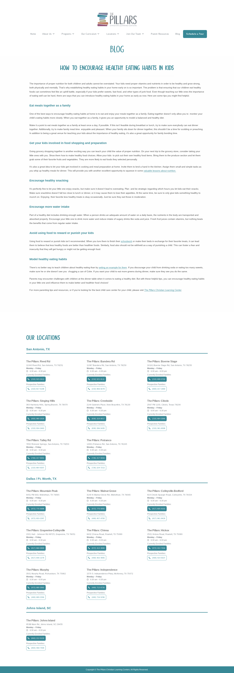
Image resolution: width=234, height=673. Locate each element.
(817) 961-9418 (158, 518)
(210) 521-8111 (98, 379)
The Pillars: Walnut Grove (101, 491)
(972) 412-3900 (98, 548)
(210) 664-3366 (158, 419)
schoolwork (126, 241)
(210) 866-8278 (98, 389)
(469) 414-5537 (158, 558)
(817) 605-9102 (158, 509)
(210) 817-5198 (37, 389)
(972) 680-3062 (37, 587)
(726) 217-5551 (37, 458)
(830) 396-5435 (98, 428)
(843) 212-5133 (37, 638)
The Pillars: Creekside (100, 401)
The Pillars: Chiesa (98, 530)
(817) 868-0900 (37, 548)
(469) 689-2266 (37, 597)
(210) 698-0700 (158, 379)
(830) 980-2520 (37, 419)
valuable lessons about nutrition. (160, 170)
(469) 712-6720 (98, 587)
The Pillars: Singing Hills (40, 401)
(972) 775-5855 (98, 509)
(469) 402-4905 (98, 558)
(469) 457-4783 (98, 518)
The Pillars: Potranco (99, 440)
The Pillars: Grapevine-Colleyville (45, 530)
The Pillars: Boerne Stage (162, 361)
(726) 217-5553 (98, 458)
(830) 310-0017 (98, 419)
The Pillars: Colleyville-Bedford (165, 491)
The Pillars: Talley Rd (38, 440)
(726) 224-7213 (98, 468)
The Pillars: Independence (102, 570)
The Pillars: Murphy (37, 570)
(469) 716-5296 (98, 597)
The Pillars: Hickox (158, 530)
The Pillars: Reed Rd (38, 361)
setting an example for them (113, 267)
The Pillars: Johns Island (40, 620)
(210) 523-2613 (37, 379)
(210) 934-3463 (37, 428)
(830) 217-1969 (158, 389)
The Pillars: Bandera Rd (101, 361)
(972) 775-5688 (37, 509)
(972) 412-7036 (158, 548)
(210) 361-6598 (158, 428)
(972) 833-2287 (37, 518)
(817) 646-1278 (37, 558)
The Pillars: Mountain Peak (42, 491)
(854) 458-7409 (37, 648)
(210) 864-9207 (37, 468)
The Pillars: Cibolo (158, 401)
